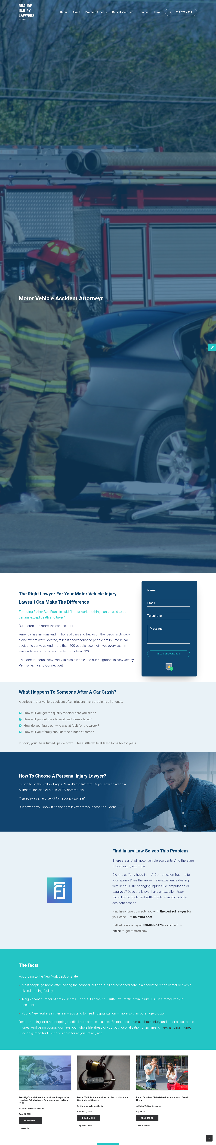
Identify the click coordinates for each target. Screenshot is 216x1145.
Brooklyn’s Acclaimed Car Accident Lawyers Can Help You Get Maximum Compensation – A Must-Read (44, 1100)
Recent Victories (122, 12)
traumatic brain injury (145, 1022)
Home (64, 12)
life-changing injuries (176, 1027)
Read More (30, 1120)
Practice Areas (94, 12)
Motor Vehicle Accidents (33, 1109)
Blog (157, 12)
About (76, 12)
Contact (144, 12)
